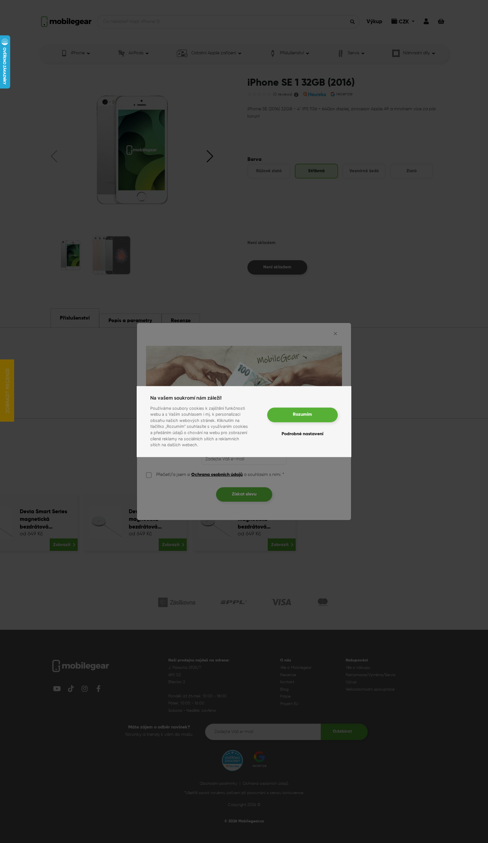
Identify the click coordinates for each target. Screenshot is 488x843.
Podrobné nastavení (302, 434)
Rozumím (302, 415)
